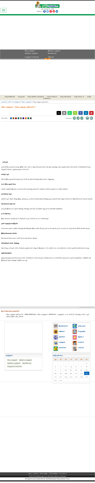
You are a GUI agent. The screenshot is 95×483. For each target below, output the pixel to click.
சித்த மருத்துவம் (30, 51)
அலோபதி (51, 57)
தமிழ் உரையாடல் (79, 96)
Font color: (4, 118)
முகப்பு (30, 473)
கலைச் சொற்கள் (52, 96)
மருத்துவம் (16, 102)
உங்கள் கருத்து (43, 473)
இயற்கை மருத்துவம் (54, 51)
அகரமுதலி (21, 96)
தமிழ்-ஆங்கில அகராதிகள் (36, 96)
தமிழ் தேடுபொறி (10, 96)
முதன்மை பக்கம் (6, 102)
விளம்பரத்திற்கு (53, 473)
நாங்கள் (35, 473)
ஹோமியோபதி (52, 53)
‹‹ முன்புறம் (82, 307)
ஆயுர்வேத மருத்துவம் (31, 53)
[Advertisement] (47, 33)
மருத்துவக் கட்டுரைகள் (32, 57)
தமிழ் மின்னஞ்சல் (65, 96)
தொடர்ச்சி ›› (90, 307)
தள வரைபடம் (63, 473)
